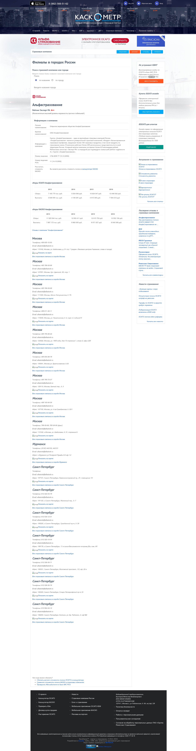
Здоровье (90, 30)
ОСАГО (65, 30)
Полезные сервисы (146, 30)
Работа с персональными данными (129, 715)
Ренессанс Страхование (148, 263)
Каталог (135, 52)
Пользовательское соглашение (128, 719)
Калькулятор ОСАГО (46, 698)
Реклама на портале (79, 714)
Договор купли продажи (47, 710)
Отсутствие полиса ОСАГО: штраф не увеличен (150, 297)
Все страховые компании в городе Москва (48, 256)
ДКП (100, 30)
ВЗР (81, 30)
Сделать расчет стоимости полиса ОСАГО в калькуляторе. (60, 680)
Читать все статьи (155, 201)
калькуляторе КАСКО (90, 169)
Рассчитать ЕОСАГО (151, 112)
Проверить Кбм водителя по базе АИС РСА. (54, 684)
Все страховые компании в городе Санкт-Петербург (53, 485)
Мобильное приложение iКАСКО (84, 710)
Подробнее (151, 147)
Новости (46, 30)
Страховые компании (114, 30)
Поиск (36, 76)
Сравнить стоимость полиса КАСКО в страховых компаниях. (60, 682)
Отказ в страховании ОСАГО (150, 169)
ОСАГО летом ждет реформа (150, 317)
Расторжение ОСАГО (46, 714)
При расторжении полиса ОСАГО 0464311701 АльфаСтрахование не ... (148, 222)
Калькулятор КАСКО (46, 702)
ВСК (140, 229)
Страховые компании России (83, 698)
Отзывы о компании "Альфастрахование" (47, 230)
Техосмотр (130, 30)
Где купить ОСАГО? (146, 197)
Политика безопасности (125, 707)
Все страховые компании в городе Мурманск (49, 462)
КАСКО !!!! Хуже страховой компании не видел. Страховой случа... (151, 268)
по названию (44, 80)
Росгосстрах (144, 252)
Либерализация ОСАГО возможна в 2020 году (148, 311)
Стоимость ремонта (147, 176)
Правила (157, 52)
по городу (59, 80)
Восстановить (151, 81)
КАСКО (55, 30)
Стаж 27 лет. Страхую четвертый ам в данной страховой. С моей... (148, 245)
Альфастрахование (147, 217)
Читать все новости (155, 321)
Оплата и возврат (123, 711)
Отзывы (146, 52)
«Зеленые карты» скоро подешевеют (148, 290)
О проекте (36, 30)
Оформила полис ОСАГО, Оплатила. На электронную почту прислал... (150, 256)
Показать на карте (45, 252)
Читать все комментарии (153, 275)
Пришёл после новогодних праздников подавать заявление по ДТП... (149, 233)
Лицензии (123, 52)
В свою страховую (146, 183)
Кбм (73, 30)
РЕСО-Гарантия (145, 240)
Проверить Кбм (44, 706)
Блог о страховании (79, 702)
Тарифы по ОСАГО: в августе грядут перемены (150, 304)
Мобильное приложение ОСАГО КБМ (86, 706)
